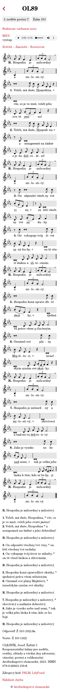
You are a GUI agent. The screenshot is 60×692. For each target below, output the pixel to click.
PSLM (26, 673)
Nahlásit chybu (12, 680)
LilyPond (38, 673)
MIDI (6, 36)
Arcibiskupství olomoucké (32, 687)
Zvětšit (7, 47)
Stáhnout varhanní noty (19, 29)
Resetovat (37, 47)
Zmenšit (21, 47)
